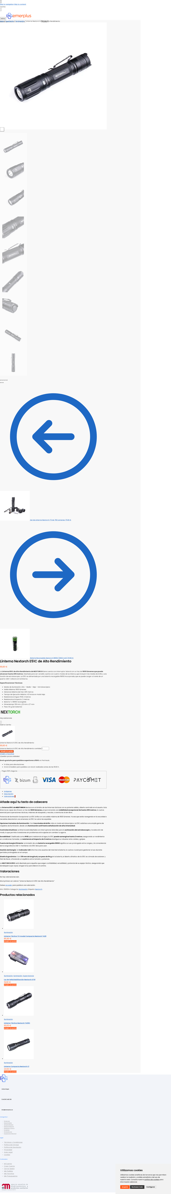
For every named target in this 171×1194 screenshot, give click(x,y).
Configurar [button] (150, 1187)
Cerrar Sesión (9, 1169)
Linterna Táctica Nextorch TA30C (17, 1023)
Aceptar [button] (125, 1187)
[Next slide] (2, 129)
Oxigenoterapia (8, 1125)
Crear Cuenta (9, 1166)
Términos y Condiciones (13, 1142)
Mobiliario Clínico (9, 1128)
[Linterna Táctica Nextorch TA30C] (55, 1001)
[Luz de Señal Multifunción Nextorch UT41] (55, 958)
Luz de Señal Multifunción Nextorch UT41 (19, 980)
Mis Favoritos (9, 1174)
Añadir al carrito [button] (10, 941)
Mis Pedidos (8, 1171)
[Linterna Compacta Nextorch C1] (55, 1044)
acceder (8, 885)
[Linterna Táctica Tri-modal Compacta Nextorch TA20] (55, 914)
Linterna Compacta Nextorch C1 (16, 1066)
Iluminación (20, 21)
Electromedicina (9, 1126)
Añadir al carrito (7, 751)
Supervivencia (28, 976)
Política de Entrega (11, 1145)
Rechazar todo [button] (137, 1187)
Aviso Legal (8, 1152)
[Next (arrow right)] (3, 382)
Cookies (7, 1155)
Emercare (7, 1121)
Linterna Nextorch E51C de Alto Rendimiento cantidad (20, 748)
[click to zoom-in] (53, 75)
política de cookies (151, 1179)
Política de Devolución (12, 1147)
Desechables (8, 1123)
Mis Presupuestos (10, 1176)
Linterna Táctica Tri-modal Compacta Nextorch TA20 (25, 936)
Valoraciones (10, 796)
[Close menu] (1, 1)
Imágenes (8, 791)
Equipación (10, 21)
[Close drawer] (1, 9)
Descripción (8, 794)
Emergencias (8, 1132)
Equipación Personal (10, 1133)
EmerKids (7, 1130)
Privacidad (8, 1150)
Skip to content (20, 4)
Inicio (2, 21)
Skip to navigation (7, 4)
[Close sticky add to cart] (1, 722)
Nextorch (38, 889)
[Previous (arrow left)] (1, 382)
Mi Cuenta (8, 1164)
